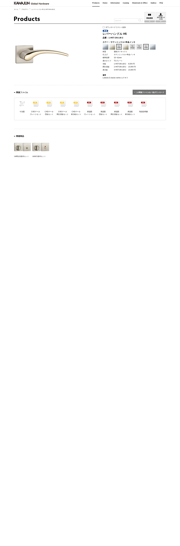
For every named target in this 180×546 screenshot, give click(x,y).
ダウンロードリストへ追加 (115, 27)
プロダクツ (24, 9)
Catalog (126, 3)
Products (96, 3)
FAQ (161, 3)
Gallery (153, 3)
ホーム (16, 9)
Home (105, 3)
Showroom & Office (140, 3)
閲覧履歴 (149, 16)
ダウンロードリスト (161, 16)
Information (115, 3)
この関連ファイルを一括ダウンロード (150, 92)
